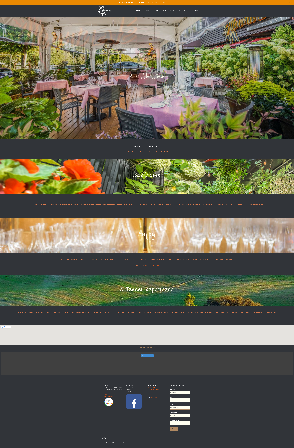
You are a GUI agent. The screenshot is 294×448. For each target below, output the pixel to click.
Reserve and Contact (153, 389)
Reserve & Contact (182, 10)
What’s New (194, 10)
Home (138, 10)
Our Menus (145, 10)
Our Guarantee (155, 10)
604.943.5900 (151, 387)
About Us (165, 10)
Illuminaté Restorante (106, 443)
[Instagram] (105, 438)
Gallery (172, 10)
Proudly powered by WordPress (120, 443)
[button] (2, 78)
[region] (147, 78)
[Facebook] (134, 401)
